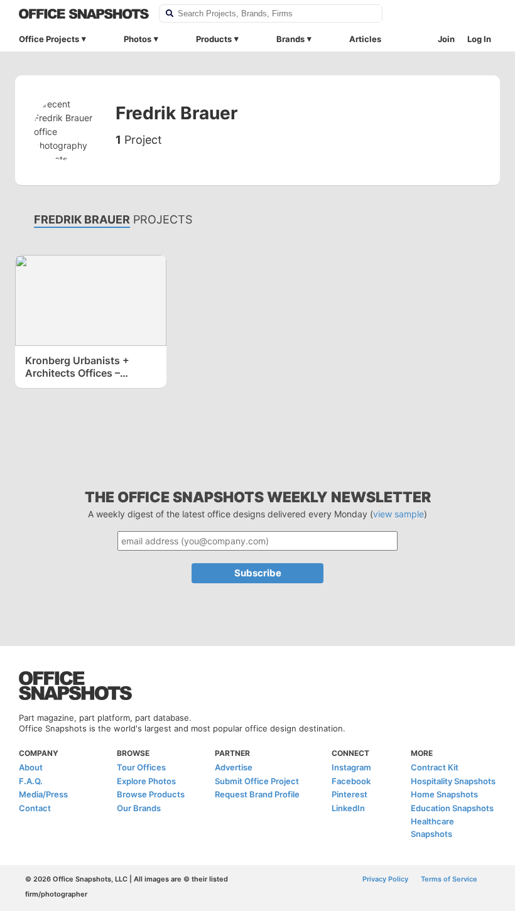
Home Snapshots (444, 794)
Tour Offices (141, 767)
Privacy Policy (385, 879)
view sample (398, 514)
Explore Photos (146, 781)
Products (214, 39)
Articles (365, 39)
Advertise (233, 767)
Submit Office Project (257, 781)
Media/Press (43, 794)
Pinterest (349, 794)
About (31, 767)
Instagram (351, 767)
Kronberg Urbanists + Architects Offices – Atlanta (77, 366)
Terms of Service (449, 879)
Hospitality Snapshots (453, 781)
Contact (35, 808)
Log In (479, 39)
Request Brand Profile (257, 794)
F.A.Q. (31, 781)
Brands (290, 39)
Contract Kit (434, 767)
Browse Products (151, 794)
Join (446, 39)
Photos (137, 39)
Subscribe (257, 573)
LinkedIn (348, 808)
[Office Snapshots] (84, 14)
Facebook (351, 781)
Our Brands (139, 808)
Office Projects (49, 39)
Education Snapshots (452, 808)
